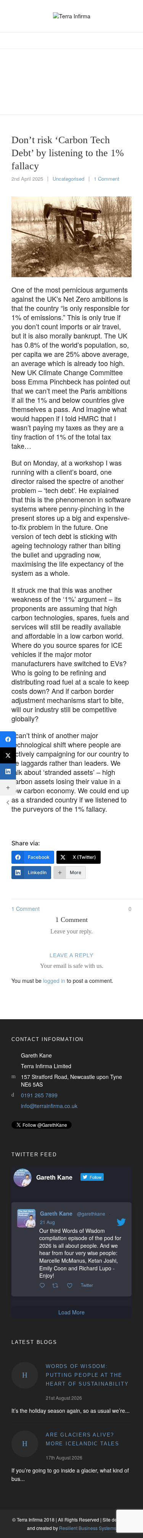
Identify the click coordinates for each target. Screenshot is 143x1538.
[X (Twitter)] (8, 755)
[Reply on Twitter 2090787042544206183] (43, 1286)
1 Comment (106, 178)
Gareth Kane (56, 1213)
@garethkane (91, 1213)
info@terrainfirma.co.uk (49, 1106)
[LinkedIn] (8, 771)
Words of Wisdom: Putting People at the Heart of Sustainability (87, 1375)
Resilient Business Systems (87, 1528)
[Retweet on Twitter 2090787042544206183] (57, 1286)
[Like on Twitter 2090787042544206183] (72, 1286)
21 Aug (47, 1222)
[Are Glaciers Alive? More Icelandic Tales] (24, 1443)
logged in (54, 980)
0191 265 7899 (39, 1095)
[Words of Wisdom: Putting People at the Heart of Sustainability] (24, 1375)
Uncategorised (68, 178)
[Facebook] (8, 739)
